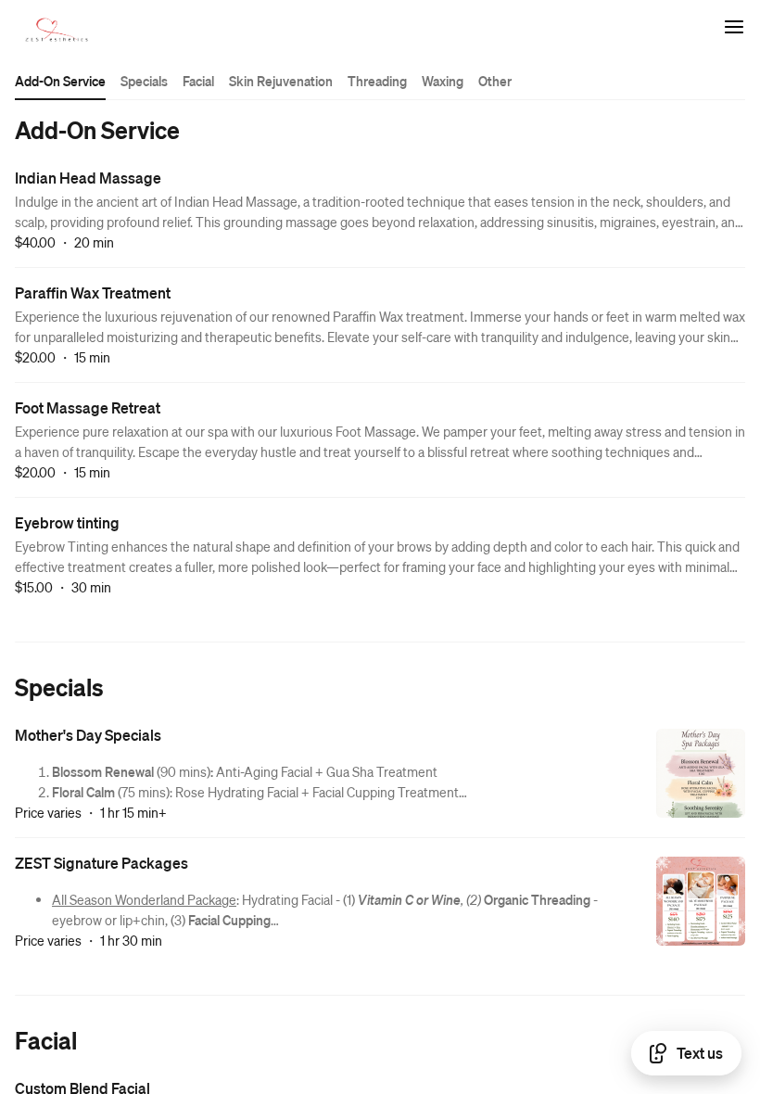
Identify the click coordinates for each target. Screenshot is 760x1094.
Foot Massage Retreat (87, 407)
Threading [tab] (377, 80)
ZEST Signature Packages (101, 862)
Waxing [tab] (442, 80)
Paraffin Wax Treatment (93, 292)
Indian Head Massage (88, 177)
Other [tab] (495, 80)
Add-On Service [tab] (60, 80)
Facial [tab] (198, 80)
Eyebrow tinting (67, 522)
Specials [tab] (144, 80)
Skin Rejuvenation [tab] (281, 80)
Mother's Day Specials (88, 734)
